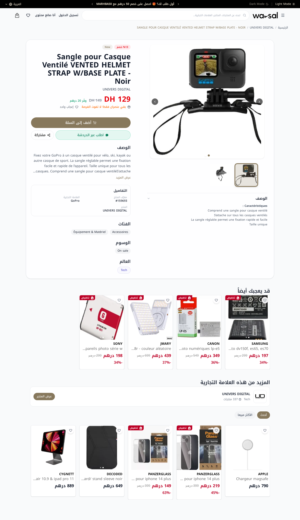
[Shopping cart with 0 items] (17, 15)
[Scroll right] (264, 462)
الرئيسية (283, 28)
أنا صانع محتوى (45, 15)
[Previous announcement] (178, 4)
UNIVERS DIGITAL (262, 28)
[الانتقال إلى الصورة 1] (209, 155)
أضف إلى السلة (78, 122)
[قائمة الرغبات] (28, 15)
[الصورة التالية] (259, 101)
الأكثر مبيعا (245, 415)
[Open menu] (283, 15)
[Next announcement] (92, 4)
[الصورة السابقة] (155, 101)
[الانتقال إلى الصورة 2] (205, 155)
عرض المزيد (123, 178)
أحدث (263, 415)
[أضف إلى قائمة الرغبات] (265, 300)
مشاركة (40, 135)
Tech (124, 270)
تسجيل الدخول (68, 15)
